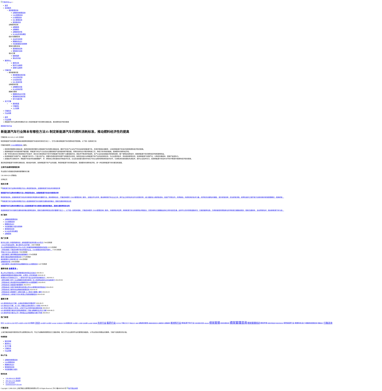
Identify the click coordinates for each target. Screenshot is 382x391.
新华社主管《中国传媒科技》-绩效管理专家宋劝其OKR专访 (22, 242)
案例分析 (16, 63)
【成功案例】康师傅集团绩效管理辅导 (14, 254)
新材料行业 (176, 323)
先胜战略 (95, 323)
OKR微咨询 (60, 323)
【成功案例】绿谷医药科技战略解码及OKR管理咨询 (19, 264)
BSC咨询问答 (17, 82)
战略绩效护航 (17, 32)
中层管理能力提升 (11, 369)
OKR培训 (48, 323)
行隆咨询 (328, 323)
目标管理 (198, 323)
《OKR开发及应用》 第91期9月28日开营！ (16, 245)
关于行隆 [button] (8, 101)
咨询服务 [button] (8, 8)
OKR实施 (54, 323)
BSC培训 (12, 323)
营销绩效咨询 (17, 48)
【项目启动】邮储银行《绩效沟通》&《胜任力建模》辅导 (21, 292)
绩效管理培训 (253, 323)
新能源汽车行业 (6, 126)
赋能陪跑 (16, 56)
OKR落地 (75, 323)
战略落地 (16, 27)
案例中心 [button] (8, 60)
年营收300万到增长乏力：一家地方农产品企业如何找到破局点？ (23, 277)
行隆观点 (8, 111)
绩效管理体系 (224, 323)
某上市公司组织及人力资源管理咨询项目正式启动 (18, 273)
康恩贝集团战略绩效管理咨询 (11, 257)
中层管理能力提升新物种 (13, 226)
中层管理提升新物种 (20, 44)
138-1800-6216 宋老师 (13, 378)
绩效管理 (214, 322)
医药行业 (111, 323)
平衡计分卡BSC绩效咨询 (9, 252)
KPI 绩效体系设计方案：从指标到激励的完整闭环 (18, 303)
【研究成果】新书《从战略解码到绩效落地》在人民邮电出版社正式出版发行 (28, 280)
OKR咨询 (43, 323)
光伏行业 (101, 323)
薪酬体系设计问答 (19, 94)
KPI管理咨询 (17, 17)
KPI (16, 323)
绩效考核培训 (279, 323)
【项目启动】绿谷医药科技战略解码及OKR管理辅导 (19, 282)
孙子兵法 (118, 323)
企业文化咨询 (17, 39)
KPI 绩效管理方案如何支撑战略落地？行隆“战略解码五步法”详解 (24, 310)
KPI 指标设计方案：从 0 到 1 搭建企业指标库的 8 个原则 (20, 305)
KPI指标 (31, 323)
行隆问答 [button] (8, 70)
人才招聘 (16, 108)
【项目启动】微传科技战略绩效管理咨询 (15, 289)
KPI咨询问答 (17, 80)
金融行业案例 (17, 68)
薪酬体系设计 (17, 41)
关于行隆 (8, 346)
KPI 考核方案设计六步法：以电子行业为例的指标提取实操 (21, 308)
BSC (2, 323)
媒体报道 (16, 103)
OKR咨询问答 (18, 77)
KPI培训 (25, 323)
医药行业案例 (17, 65)
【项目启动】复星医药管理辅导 (12, 285)
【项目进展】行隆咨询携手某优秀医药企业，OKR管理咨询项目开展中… (26, 250)
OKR (37, 322)
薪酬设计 (320, 323)
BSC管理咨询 (17, 20)
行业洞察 (8, 113)
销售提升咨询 (17, 51)
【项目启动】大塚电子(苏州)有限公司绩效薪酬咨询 (19, 294)
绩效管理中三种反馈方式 (9, 259)
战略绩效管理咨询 (19, 13)
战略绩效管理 (143, 323)
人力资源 (80, 323)
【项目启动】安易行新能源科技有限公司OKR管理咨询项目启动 (23, 287)
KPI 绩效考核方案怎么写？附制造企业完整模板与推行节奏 (21, 313)
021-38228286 (10, 383)
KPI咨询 (20, 323)
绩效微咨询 (17, 22)
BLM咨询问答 (18, 89)
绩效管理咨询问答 (19, 75)
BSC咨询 (7, 323)
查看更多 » (13, 269)
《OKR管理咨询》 (16, 145)
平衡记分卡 (132, 323)
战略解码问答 (17, 87)
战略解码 (16, 29)
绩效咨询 (206, 323)
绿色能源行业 (289, 323)
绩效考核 (263, 323)
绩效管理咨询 (13, 10)
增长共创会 (17, 58)
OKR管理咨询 (18, 15)
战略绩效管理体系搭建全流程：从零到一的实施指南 (19, 275)
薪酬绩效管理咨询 (311, 323)
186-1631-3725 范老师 (13, 381)
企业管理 (90, 323)
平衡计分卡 (125, 323)
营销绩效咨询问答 (19, 96)
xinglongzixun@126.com (14, 384)
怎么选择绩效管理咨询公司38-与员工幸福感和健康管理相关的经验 (24, 247)
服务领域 (8, 341)
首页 (6, 5)
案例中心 (8, 343)
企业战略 (85, 323)
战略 (137, 323)
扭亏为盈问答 (17, 99)
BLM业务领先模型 (19, 34)
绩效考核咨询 (272, 323)
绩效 (202, 323)
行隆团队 (16, 106)
